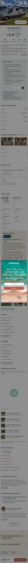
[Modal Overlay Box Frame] (14, 281)
